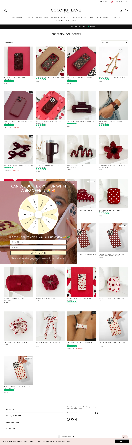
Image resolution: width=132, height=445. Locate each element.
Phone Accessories (60, 17)
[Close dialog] (73, 184)
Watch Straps (79, 17)
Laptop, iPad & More (98, 17)
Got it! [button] (122, 441)
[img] (9, 81)
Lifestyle (115, 17)
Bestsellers (17, 17)
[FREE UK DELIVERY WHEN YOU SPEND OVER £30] (66, 27)
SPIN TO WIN (38, 252)
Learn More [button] (66, 441)
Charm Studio (62, 21)
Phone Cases (42, 17)
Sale (74, 21)
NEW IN (30, 17)
